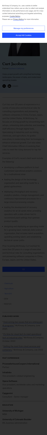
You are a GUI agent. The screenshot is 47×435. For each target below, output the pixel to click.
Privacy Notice (18, 19)
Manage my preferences (24, 28)
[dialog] (23, 21)
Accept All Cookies (23, 35)
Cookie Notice (15, 16)
